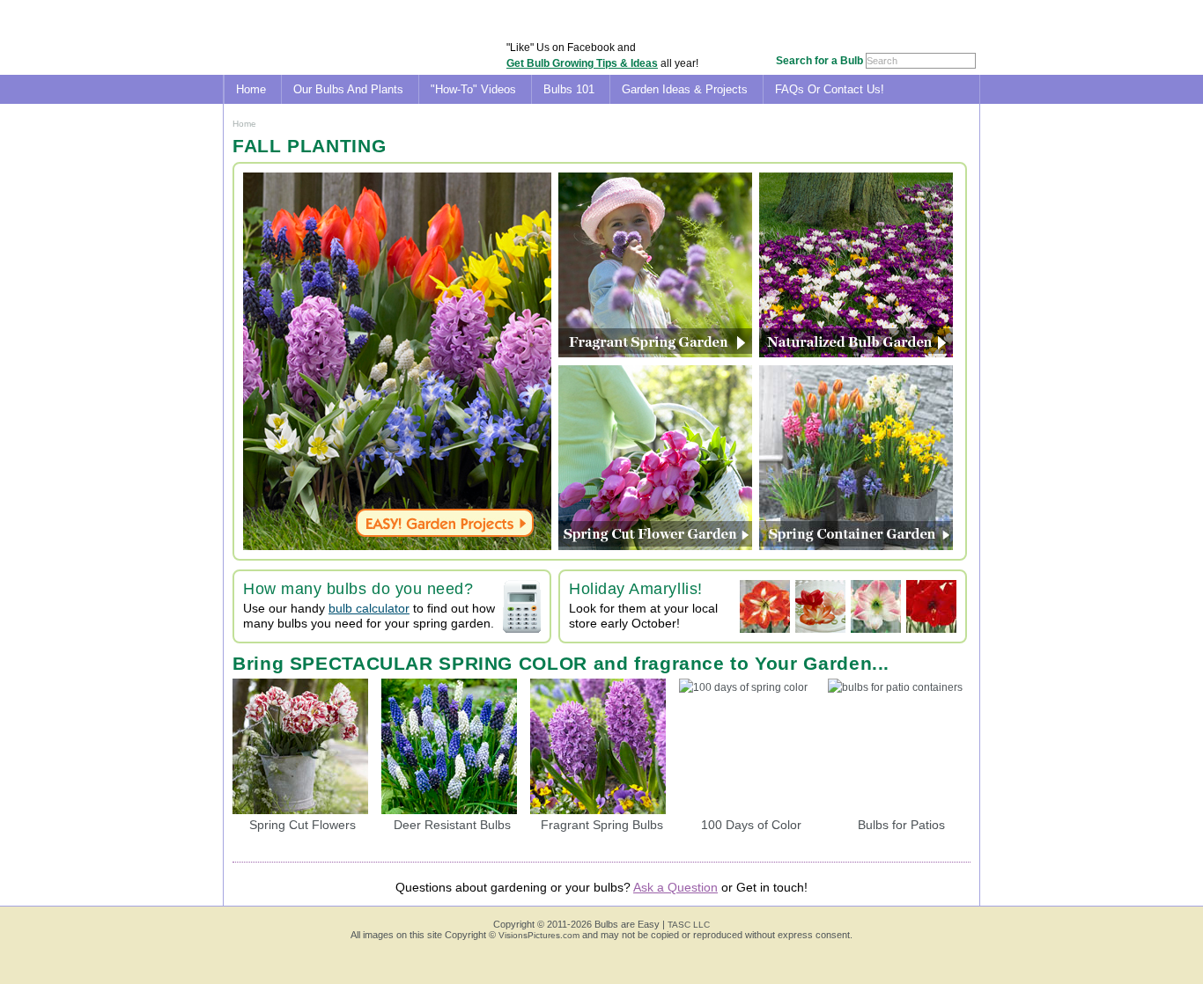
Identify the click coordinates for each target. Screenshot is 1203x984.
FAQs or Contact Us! (829, 89)
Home (251, 89)
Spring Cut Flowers (302, 825)
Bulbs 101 (568, 89)
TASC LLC (689, 924)
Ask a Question (675, 887)
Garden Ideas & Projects (685, 89)
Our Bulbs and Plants (348, 89)
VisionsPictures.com (538, 935)
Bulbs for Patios (901, 825)
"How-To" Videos (473, 89)
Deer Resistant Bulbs (452, 825)
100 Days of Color (751, 825)
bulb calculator (369, 608)
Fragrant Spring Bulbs (602, 825)
